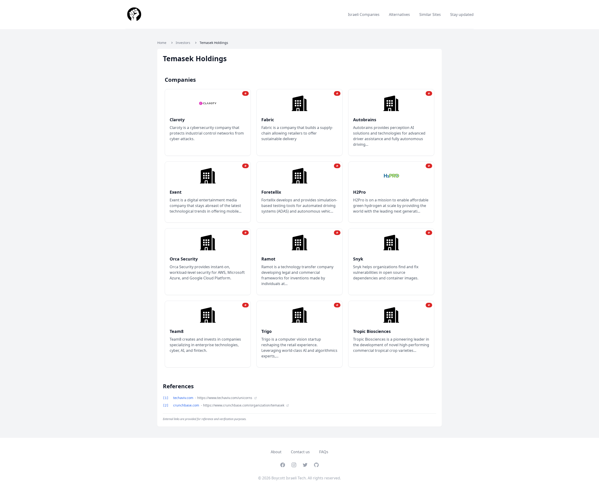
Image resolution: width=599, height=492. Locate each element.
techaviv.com (183, 398)
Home (161, 42)
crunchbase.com (186, 405)
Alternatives (399, 14)
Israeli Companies (364, 14)
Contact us (300, 451)
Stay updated (462, 14)
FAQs (323, 451)
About (276, 451)
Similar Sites (430, 14)
